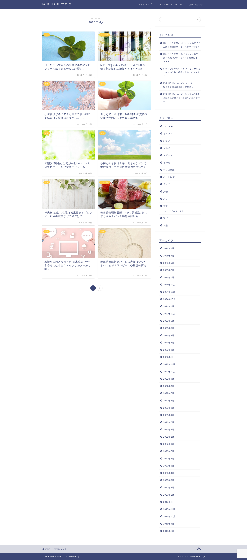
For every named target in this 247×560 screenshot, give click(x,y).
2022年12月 (169, 357)
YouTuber (168, 126)
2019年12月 (169, 502)
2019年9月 (168, 523)
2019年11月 (169, 509)
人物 (165, 191)
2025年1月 (168, 277)
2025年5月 (168, 263)
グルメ (166, 148)
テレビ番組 (169, 170)
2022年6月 (168, 400)
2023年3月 (168, 342)
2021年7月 (168, 422)
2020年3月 (168, 480)
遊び (165, 218)
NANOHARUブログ (56, 4)
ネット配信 (169, 177)
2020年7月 (168, 451)
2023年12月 (169, 313)
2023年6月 (168, 321)
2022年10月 (169, 371)
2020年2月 (168, 487)
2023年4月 (168, 335)
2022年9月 (168, 379)
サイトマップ (145, 4)
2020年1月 (168, 495)
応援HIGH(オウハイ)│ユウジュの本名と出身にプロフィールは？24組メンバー (181, 98)
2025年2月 (168, 270)
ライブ (166, 184)
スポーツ (167, 155)
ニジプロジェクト (175, 211)
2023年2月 (168, 350)
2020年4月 (168, 473)
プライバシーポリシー (170, 4)
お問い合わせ (196, 4)
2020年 (57, 549)
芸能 (165, 206)
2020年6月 (168, 458)
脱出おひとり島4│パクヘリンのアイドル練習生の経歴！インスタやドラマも (181, 45)
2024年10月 (169, 299)
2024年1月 (168, 306)
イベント (167, 133)
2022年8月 (168, 386)
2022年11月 (169, 364)
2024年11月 (169, 292)
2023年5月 (168, 328)
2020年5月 (168, 465)
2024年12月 (169, 284)
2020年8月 (168, 444)
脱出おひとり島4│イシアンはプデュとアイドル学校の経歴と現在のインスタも (181, 72)
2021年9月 (168, 415)
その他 (166, 162)
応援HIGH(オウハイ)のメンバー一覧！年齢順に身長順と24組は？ (179, 85)
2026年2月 (168, 248)
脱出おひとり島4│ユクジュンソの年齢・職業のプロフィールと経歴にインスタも (181, 57)
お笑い (166, 141)
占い (165, 199)
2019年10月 (169, 516)
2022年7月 (168, 393)
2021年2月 (168, 437)
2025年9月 (168, 255)
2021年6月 (168, 429)
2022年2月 (168, 408)
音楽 (165, 225)
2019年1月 (168, 531)
